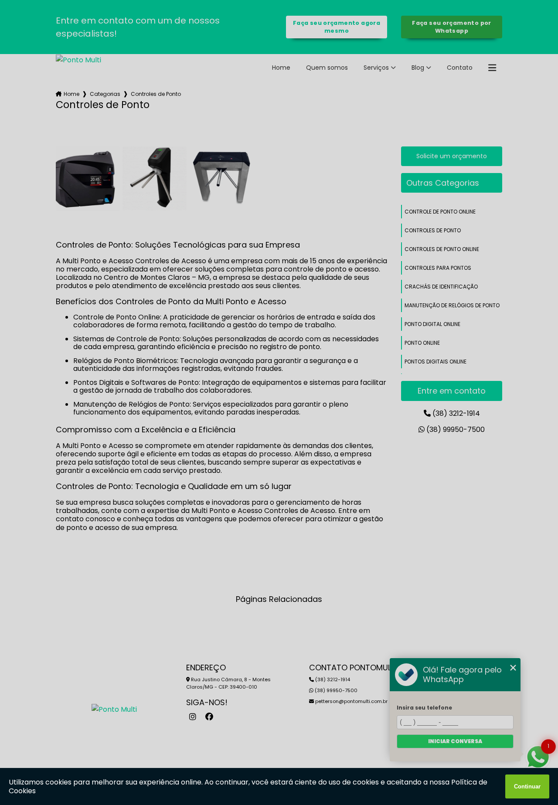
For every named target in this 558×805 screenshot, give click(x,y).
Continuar (527, 786)
